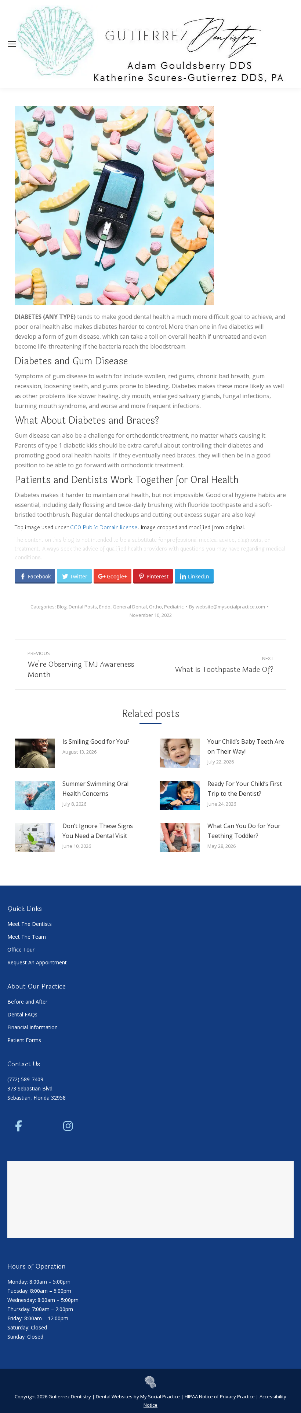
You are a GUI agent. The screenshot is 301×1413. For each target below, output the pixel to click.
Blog (61, 606)
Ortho (155, 606)
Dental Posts (83, 606)
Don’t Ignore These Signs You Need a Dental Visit (97, 831)
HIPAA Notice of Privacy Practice (220, 1396)
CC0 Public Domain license (103, 527)
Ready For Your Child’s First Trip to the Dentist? (244, 789)
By (227, 606)
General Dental (130, 606)
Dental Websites (114, 1396)
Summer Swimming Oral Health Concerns (95, 789)
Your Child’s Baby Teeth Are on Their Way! (245, 746)
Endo (104, 606)
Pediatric (174, 606)
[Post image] (35, 753)
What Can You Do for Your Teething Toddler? (243, 831)
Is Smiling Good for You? (96, 741)
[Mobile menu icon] (11, 44)
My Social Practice (159, 1396)
